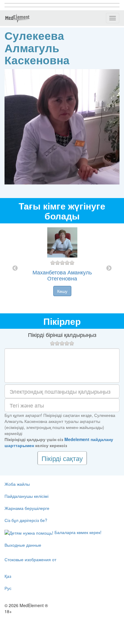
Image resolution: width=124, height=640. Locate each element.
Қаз (8, 576)
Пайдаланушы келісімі (26, 496)
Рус (8, 588)
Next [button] (109, 268)
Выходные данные (23, 545)
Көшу (62, 291)
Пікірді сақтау (62, 458)
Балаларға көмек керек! (77, 532)
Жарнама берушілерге (27, 508)
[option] (62, 268)
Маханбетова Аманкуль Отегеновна (62, 275)
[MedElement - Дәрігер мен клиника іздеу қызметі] (17, 18)
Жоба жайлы (17, 484)
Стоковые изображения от (30, 559)
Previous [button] (15, 268)
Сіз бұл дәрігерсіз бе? (26, 520)
